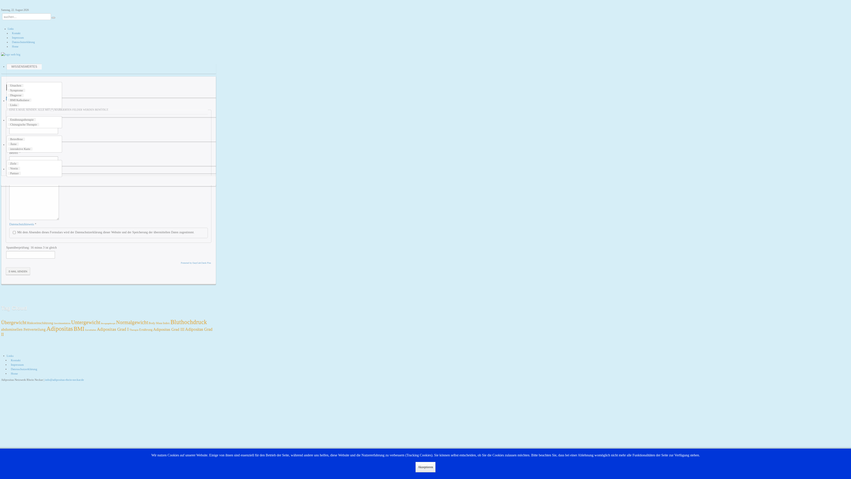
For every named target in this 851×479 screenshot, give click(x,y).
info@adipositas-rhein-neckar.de (64, 379)
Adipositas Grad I (113, 329)
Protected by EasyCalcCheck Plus (196, 263)
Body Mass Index (159, 323)
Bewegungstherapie (108, 323)
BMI (79, 329)
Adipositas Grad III (168, 329)
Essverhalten (90, 330)
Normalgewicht (132, 322)
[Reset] (53, 17)
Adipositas (59, 328)
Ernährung (145, 329)
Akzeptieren (425, 467)
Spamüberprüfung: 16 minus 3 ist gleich (31, 247)
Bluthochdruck (188, 322)
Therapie (134, 329)
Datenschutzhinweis (21, 224)
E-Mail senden (18, 271)
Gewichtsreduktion (62, 323)
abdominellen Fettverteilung (23, 329)
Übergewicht (13, 322)
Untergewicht (85, 322)
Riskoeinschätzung (40, 323)
